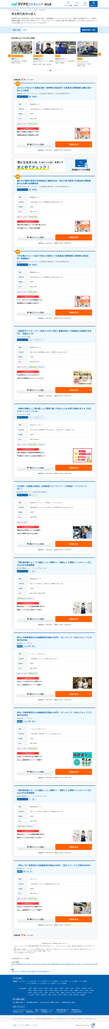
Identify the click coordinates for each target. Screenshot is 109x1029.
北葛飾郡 (82, 994)
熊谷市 (35, 988)
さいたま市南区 (64, 981)
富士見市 (52, 992)
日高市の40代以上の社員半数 (39, 964)
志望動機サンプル (46, 1011)
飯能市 (61, 988)
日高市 (85, 992)
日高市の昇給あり (27, 964)
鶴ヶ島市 (79, 992)
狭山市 (90, 988)
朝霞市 (76, 990)
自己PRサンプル (18, 1011)
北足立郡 (43, 994)
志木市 (81, 990)
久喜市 (35, 992)
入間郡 (49, 994)
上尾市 (46, 990)
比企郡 (54, 994)
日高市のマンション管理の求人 (19, 971)
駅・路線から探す (18, 1002)
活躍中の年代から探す (68, 1002)
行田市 (46, 988)
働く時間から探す (32, 1002)
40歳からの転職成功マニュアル (44, 1010)
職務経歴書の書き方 (62, 1010)
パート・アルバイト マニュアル (22, 1010)
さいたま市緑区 (83, 981)
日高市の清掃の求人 (32, 971)
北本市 (40, 992)
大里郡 (70, 994)
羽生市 (30, 990)
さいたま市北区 (42, 983)
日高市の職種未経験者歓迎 (54, 964)
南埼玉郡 (76, 994)
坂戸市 (68, 992)
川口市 (40, 988)
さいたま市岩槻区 (62, 983)
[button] (47, 70)
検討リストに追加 (36, 144)
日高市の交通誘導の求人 (44, 971)
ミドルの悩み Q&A (60, 1011)
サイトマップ (66, 1018)
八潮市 (46, 992)
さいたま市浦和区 (53, 981)
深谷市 (40, 990)
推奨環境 (73, 1018)
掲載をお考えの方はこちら (91, 1018)
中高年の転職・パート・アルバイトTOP (21, 10)
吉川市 (90, 992)
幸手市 (73, 992)
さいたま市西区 (52, 983)
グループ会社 (34, 1025)
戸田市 (66, 990)
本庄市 (72, 988)
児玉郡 (65, 994)
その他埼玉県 (22, 988)
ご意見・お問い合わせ (17, 1018)
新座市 (92, 990)
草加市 (51, 990)
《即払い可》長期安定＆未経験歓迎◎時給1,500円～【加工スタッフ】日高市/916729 (53, 865)
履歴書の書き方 (75, 1010)
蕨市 (61, 990)
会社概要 (14, 1025)
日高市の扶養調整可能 (17, 964)
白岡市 (37, 994)
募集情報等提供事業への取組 (47, 1018)
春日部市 (84, 988)
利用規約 (38, 1018)
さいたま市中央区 (42, 981)
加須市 (67, 988)
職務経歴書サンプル (32, 1011)
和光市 (87, 990)
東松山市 (78, 988)
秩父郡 (60, 994)
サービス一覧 (21, 1025)
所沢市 (56, 988)
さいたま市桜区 (73, 981)
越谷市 (56, 990)
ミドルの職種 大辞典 (75, 1011)
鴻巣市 (35, 990)
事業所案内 (27, 1025)
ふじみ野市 (31, 994)
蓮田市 (63, 992)
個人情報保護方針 (80, 1018)
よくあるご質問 (58, 1018)
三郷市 (57, 992)
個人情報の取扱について (29, 1018)
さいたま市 (21, 981)
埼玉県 (35, 10)
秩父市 (51, 988)
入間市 (71, 990)
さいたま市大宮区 (31, 981)
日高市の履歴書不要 (66, 964)
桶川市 (30, 992)
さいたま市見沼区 (31, 983)
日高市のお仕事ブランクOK (79, 964)
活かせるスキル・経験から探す (49, 1002)
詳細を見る (74, 144)
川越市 (30, 988)
